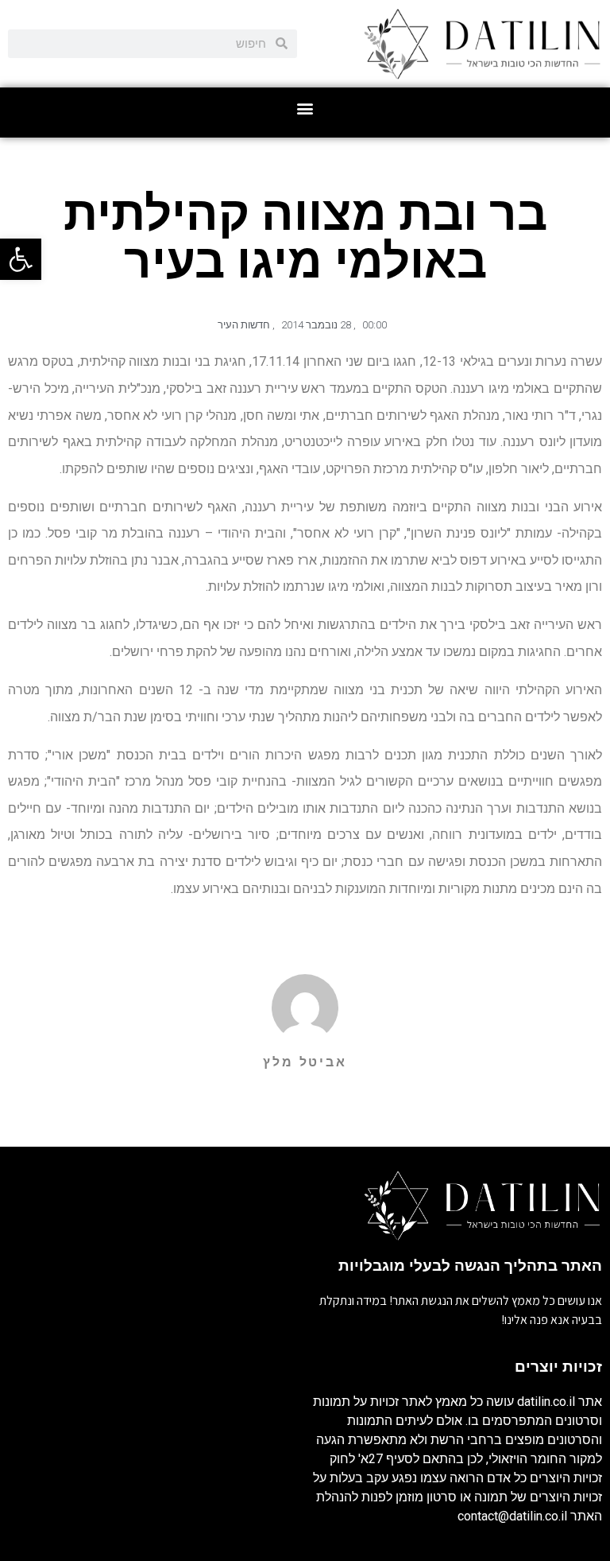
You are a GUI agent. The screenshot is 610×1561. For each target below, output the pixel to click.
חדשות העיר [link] (244, 325)
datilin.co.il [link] (546, 1401)
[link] (20, 259)
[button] (305, 108)
